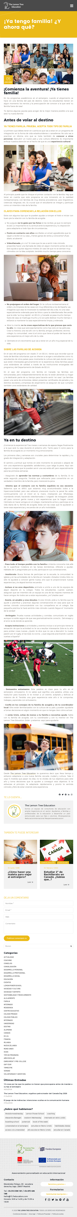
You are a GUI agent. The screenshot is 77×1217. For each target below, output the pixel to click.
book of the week (40, 1122)
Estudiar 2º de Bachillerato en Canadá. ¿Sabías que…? (54, 875)
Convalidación (48, 862)
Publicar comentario (16, 938)
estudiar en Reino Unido (41, 1126)
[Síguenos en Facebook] (45, 1199)
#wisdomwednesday (14, 1114)
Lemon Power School (35, 1114)
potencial (26, 1122)
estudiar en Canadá (62, 1130)
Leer (29, 882)
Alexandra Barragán (13, 1118)
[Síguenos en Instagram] (49, 1199)
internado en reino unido (54, 1118)
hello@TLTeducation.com (16, 1196)
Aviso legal (32, 1214)
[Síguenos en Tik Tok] (64, 1199)
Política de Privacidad (43, 1214)
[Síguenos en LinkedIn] (57, 1199)
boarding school (12, 1122)
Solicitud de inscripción (56, 1194)
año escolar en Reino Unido (39, 1130)
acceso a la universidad (15, 1130)
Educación (63, 862)
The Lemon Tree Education (23, 773)
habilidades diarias (62, 1126)
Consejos (9, 862)
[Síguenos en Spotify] (60, 1199)
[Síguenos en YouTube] (67, 1199)
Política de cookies (58, 1214)
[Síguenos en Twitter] (53, 1199)
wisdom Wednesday (32, 1118)
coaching (51, 1114)
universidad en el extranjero (16, 1126)
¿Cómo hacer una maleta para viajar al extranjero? (20, 874)
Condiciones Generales (20, 1214)
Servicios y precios (56, 1184)
